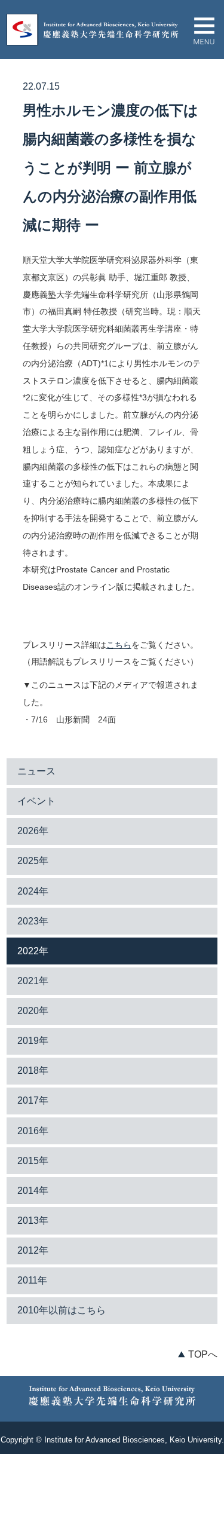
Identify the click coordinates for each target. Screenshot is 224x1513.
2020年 (32, 1011)
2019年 (32, 1041)
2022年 (32, 951)
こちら (118, 645)
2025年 (32, 861)
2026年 (32, 831)
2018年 (32, 1070)
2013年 (32, 1220)
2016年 (32, 1131)
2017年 (32, 1100)
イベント (36, 801)
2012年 (32, 1250)
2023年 (32, 921)
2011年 (32, 1280)
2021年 (32, 981)
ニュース (36, 771)
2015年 (32, 1161)
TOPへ (202, 1354)
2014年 (32, 1191)
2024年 (32, 891)
